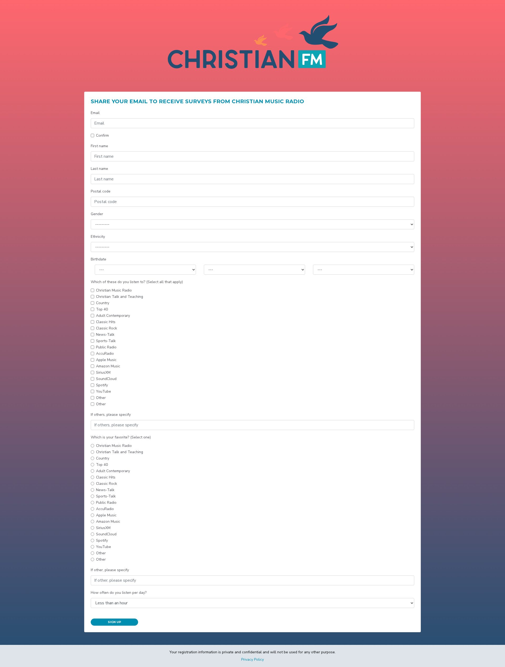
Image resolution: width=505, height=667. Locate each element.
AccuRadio (105, 353)
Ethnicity (98, 236)
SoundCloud (106, 378)
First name (99, 146)
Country (102, 302)
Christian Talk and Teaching (119, 296)
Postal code (100, 191)
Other (101, 397)
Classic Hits (105, 321)
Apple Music (106, 359)
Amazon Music (108, 366)
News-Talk (105, 334)
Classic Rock (106, 328)
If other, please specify (110, 569)
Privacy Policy (252, 659)
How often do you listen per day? (119, 592)
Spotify (102, 385)
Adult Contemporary (113, 315)
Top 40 (102, 309)
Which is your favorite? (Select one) (121, 437)
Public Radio (106, 347)
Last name (99, 168)
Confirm (102, 135)
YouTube (103, 391)
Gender (97, 213)
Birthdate (98, 259)
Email (95, 112)
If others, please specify (111, 414)
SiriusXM (103, 372)
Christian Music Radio (114, 290)
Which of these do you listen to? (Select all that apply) (137, 281)
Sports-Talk (106, 340)
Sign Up (114, 622)
